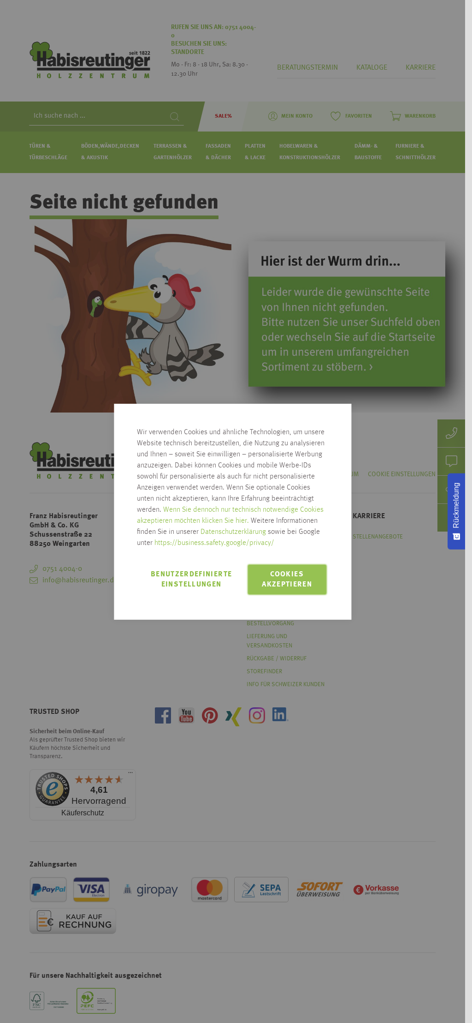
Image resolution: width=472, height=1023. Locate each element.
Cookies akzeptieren (287, 579)
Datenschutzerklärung (233, 532)
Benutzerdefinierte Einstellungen (191, 579)
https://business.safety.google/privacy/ (214, 543)
